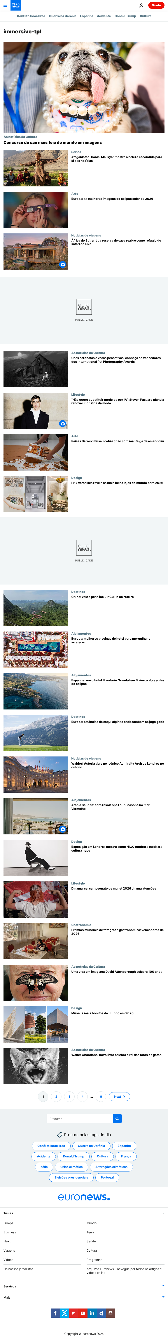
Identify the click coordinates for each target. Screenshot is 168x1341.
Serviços (10, 1286)
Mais (7, 1297)
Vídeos (8, 1260)
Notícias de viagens (86, 235)
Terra (90, 1232)
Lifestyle (78, 394)
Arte (74, 193)
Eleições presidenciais (71, 1177)
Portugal (107, 1177)
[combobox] (84, 1118)
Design (76, 477)
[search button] (117, 1118)
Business (10, 1232)
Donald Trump (125, 16)
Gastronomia (81, 924)
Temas (8, 1213)
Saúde (91, 1241)
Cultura (145, 16)
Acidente (104, 16)
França (126, 1156)
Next (117, 1096)
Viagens (9, 1250)
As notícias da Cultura (20, 136)
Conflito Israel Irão (31, 16)
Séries (76, 151)
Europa (9, 1223)
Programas (94, 1260)
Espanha (86, 16)
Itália (44, 1167)
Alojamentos (81, 633)
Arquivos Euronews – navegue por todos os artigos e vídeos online (124, 1270)
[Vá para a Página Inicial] (15, 5)
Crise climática (71, 1167)
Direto (156, 5)
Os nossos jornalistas (18, 1269)
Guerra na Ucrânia (62, 16)
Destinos (78, 592)
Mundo (91, 1223)
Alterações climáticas (111, 1167)
